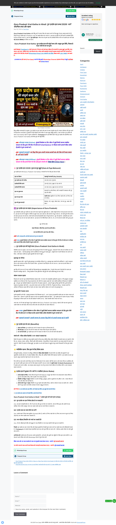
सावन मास (82, 301)
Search (82, 48)
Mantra (82, 78)
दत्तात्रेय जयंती (83, 177)
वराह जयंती (82, 263)
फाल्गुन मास (83, 215)
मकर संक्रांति (83, 228)
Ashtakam (83, 67)
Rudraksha (83, 88)
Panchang (83, 83)
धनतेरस (82, 185)
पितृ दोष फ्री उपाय (84, 204)
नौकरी (81, 201)
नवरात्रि (82, 196)
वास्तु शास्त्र (83, 269)
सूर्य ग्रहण (82, 304)
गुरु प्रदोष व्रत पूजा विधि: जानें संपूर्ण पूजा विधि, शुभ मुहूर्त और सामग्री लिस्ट (37, 389)
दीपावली (82, 180)
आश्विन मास (83, 113)
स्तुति (81, 309)
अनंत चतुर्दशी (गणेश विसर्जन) (87, 102)
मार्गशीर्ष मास (83, 242)
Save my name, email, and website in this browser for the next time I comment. (41, 509)
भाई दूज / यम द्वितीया (85, 220)
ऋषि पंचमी (82, 121)
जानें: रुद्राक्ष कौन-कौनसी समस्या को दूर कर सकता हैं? (30, 236)
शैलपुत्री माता (83, 288)
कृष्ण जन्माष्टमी (83, 137)
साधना (81, 298)
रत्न (81, 245)
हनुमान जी (82, 314)
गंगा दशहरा (82, 140)
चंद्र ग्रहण (82, 156)
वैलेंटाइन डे (82, 280)
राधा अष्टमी (83, 247)
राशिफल (82, 253)
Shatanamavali (84, 94)
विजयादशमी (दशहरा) (85, 271)
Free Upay (83, 72)
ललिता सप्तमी (83, 258)
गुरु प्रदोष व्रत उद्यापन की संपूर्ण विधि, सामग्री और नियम (28, 393)
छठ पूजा (82, 164)
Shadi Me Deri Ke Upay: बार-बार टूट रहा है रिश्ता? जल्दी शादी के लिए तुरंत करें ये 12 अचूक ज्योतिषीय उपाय (38, 464)
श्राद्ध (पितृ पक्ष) (84, 290)
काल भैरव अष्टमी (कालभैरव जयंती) (88, 134)
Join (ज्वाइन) (63, 53)
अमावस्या (82, 105)
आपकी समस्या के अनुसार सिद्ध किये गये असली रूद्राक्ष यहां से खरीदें (49, 318)
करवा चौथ (82, 126)
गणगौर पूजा (82, 142)
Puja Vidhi (83, 86)
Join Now (72, 10)
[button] (99, 35)
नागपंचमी (82, 199)
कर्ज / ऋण (82, 129)
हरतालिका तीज (83, 317)
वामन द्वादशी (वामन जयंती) (86, 266)
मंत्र (81, 231)
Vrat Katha (83, 99)
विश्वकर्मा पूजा (83, 277)
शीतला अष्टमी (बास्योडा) (86, 285)
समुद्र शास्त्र (83, 296)
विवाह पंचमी (83, 274)
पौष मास (82, 210)
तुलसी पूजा (82, 172)
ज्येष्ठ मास (82, 166)
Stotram (82, 97)
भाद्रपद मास (83, 223)
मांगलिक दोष (83, 236)
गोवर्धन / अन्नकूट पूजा (85, 153)
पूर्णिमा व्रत (82, 207)
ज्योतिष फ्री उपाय (84, 169)
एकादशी (82, 123)
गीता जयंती (82, 148)
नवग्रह (81, 193)
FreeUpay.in (25, 49)
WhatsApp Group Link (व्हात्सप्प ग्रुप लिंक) (41, 53)
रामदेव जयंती (83, 250)
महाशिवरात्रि (83, 234)
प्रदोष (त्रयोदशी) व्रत (85, 212)
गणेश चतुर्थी (83, 145)
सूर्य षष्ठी (82, 306)
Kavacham (83, 75)
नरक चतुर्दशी (83, 191)
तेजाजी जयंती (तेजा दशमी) (86, 175)
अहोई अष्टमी (83, 107)
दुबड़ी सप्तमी (83, 183)
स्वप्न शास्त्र (83, 312)
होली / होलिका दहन (84, 320)
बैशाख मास (82, 218)
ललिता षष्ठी (83, 255)
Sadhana (83, 91)
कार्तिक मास (83, 131)
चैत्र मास (82, 161)
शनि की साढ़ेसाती (84, 282)
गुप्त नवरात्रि (83, 150)
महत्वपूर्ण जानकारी (24, 152)
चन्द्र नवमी (82, 158)
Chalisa (82, 70)
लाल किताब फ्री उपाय (85, 261)
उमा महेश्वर (82, 118)
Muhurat (82, 80)
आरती (81, 110)
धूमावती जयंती (83, 188)
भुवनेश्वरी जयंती (84, 226)
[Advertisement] (44, 76)
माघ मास (82, 239)
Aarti (81, 64)
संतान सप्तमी (83, 293)
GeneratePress (81, 522)
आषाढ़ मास (82, 115)
